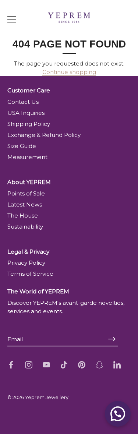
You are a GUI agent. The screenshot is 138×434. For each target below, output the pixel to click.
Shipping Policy (28, 123)
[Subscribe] (112, 339)
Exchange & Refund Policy (44, 134)
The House (22, 215)
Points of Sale (26, 193)
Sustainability (25, 226)
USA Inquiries (26, 112)
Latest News (24, 204)
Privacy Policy (26, 262)
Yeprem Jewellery (46, 397)
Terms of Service (30, 273)
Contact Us (23, 101)
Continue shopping (69, 71)
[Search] (119, 35)
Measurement (27, 157)
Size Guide (21, 145)
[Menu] (12, 19)
